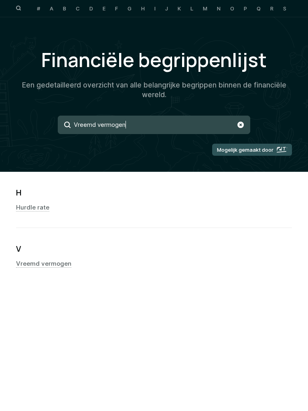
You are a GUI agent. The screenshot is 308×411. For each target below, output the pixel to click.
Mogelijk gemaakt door (245, 149)
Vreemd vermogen (43, 263)
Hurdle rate (32, 207)
